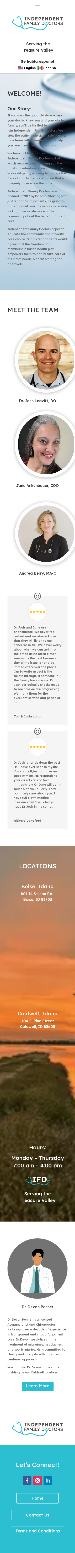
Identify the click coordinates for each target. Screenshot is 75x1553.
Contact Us (37, 1515)
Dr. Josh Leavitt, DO (37, 400)
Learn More (37, 1385)
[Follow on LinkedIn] (48, 1480)
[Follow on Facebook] (27, 1480)
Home (37, 1498)
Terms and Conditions (37, 1530)
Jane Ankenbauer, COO (37, 485)
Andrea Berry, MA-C (37, 573)
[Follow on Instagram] (37, 1480)
